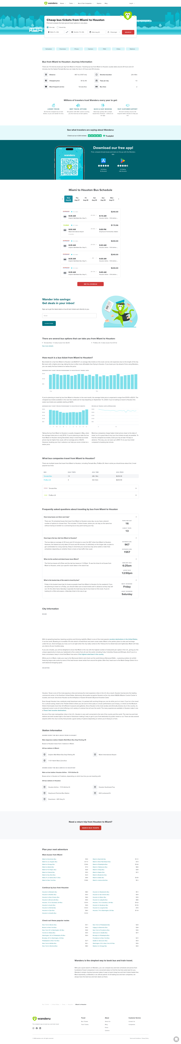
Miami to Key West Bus (49, 875)
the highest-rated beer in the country (91, 654)
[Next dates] (119, 199)
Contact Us (132, 1021)
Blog (106, 3)
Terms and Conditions (135, 1038)
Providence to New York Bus (101, 938)
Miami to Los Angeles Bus (49, 861)
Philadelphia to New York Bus (50, 940)
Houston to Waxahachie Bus (101, 892)
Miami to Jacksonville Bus (100, 880)
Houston (70, 1004)
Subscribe (49, 323)
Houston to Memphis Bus (49, 892)
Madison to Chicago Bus (100, 946)
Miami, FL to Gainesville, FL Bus (51, 877)
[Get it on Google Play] (122, 160)
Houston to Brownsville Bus (50, 900)
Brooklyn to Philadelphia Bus (101, 935)
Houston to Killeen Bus (99, 897)
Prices (77, 49)
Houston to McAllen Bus (49, 894)
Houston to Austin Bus (48, 905)
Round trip (62, 27)
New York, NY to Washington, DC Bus (53, 930)
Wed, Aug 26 (96, 32)
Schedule (49, 49)
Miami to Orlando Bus (48, 872)
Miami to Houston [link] (80, 1004)
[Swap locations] (67, 32)
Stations (132, 49)
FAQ (104, 49)
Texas (63, 1004)
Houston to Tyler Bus (48, 910)
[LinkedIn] (40, 1028)
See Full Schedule (90, 284)
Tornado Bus (48, 476)
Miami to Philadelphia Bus (100, 864)
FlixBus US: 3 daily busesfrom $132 (105, 343)
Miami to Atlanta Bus (48, 867)
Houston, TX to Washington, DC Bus (103, 910)
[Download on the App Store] (103, 160)
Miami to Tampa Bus (98, 869)
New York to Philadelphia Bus (101, 925)
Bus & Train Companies (85, 3)
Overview (62, 49)
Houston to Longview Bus (100, 908)
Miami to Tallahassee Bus (100, 867)
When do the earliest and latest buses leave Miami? (61, 559)
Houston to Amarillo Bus (49, 913)
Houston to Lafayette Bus (100, 900)
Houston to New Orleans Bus (50, 897)
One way (51, 27)
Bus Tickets (45, 1004)
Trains (71, 3)
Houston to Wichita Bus (49, 908)
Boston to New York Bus (49, 927)
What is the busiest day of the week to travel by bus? (61, 580)
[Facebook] (37, 1028)
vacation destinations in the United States (123, 639)
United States (55, 1004)
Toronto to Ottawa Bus (48, 932)
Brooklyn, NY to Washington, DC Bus (53, 938)
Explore (99, 3)
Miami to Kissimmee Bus (49, 859)
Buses (62, 3)
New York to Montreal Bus (50, 946)
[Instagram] (33, 1028)
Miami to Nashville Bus (99, 859)
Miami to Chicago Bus (48, 864)
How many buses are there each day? (56, 517)
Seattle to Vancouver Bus (100, 940)
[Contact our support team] (176, 1039)
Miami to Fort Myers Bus (49, 869)
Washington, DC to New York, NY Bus (104, 943)
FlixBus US (47, 480)
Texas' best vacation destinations (55, 710)
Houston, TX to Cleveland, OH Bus (52, 902)
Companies (132, 1024)
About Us (107, 1021)
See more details (47, 346)
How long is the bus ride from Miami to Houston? (60, 538)
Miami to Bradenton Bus (100, 875)
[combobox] (55, 32)
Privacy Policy (145, 1038)
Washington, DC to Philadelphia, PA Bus (53, 935)
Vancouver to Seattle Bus (100, 932)
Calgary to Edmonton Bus (100, 927)
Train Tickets (85, 1024)
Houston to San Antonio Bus (101, 894)
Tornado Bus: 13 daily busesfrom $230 (57, 343)
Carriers (90, 49)
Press (106, 1027)
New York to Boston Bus (49, 925)
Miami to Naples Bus (99, 872)
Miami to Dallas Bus (98, 877)
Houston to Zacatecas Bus (100, 905)
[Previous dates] (62, 199)
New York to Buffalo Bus (49, 943)
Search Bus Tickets (90, 828)
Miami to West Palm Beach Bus (102, 861)
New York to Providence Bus (101, 930)
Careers (107, 1030)
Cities (118, 49)
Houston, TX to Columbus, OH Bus (103, 902)
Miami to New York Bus (49, 880)
